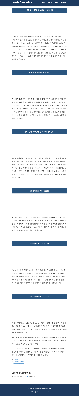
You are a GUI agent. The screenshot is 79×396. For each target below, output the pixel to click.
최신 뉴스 (16, 359)
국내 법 (63, 3)
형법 (43, 3)
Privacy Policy (30, 392)
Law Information (22, 3)
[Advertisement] (39, 24)
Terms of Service (41, 392)
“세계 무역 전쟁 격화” (19, 363)
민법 (56, 3)
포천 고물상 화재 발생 (19, 361)
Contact (50, 392)
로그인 (27, 377)
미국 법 (50, 3)
